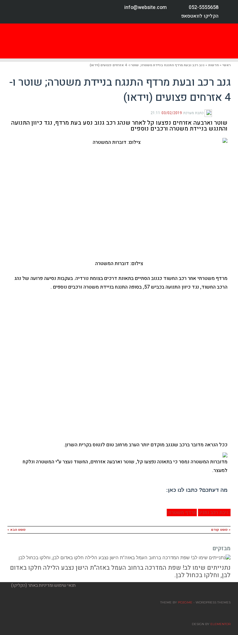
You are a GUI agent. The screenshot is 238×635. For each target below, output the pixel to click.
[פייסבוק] (228, 112)
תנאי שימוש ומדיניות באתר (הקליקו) (43, 585)
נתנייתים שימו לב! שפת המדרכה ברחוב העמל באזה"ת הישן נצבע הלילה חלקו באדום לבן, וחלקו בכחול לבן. (120, 571)
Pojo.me (185, 602)
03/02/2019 (171, 113)
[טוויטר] (223, 112)
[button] (160, 41)
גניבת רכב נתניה (214, 512)
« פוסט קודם (221, 529)
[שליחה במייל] (214, 112)
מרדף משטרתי (182, 512)
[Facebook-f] (15, 11)
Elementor (220, 624)
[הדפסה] (218, 112)
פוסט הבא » (16, 529)
